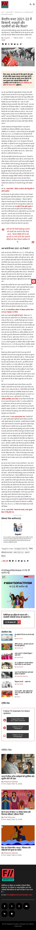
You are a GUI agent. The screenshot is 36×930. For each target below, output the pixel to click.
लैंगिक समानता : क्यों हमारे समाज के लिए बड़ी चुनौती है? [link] (24, 644)
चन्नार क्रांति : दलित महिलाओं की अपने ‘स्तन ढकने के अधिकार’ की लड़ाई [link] (23, 692)
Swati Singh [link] (20, 657)
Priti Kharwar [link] (9, 817)
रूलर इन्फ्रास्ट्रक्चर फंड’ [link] (18, 416)
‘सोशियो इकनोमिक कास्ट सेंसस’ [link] (10, 399)
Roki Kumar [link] (20, 648)
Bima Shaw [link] (20, 638)
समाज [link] (2, 12)
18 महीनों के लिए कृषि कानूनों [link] (23, 206)
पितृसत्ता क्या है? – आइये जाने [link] (23, 681)
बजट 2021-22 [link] (19, 552)
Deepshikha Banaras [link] (22, 676)
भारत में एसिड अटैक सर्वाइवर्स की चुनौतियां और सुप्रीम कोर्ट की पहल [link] (17, 777)
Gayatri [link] (7, 38)
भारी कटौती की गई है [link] (17, 315)
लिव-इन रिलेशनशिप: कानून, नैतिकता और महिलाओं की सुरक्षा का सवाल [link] (16, 849)
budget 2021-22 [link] (21, 549)
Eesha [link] (18, 696)
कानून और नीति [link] (9, 12)
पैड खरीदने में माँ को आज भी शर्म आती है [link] (24, 635)
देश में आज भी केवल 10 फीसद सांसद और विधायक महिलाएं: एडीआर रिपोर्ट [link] (16, 813)
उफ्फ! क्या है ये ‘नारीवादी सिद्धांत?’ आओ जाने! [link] (24, 654)
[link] (33, 281)
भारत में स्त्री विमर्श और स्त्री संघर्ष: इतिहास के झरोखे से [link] (24, 673)
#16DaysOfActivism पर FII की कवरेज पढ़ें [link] (15, 571)
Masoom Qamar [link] (11, 782)
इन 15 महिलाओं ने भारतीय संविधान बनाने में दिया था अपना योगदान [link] (24, 663)
